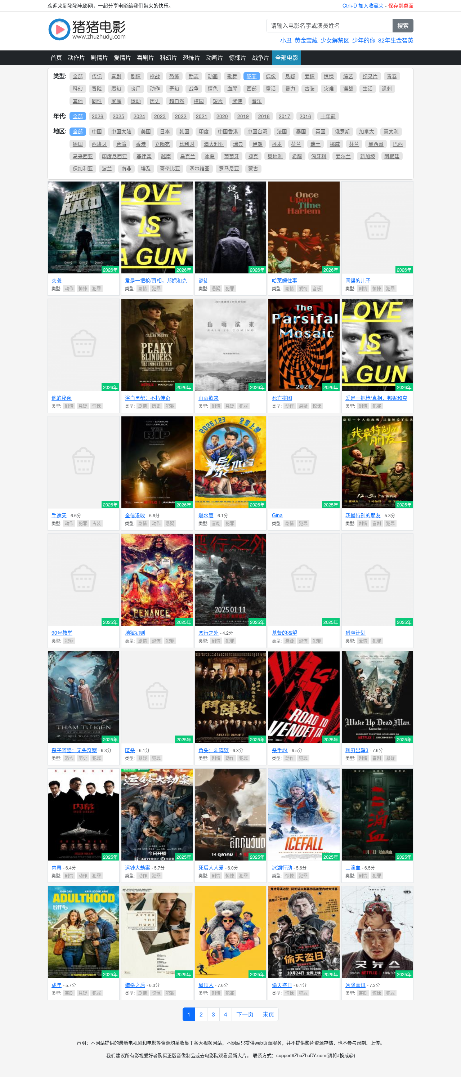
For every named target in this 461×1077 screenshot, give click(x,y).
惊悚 (329, 76)
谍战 (348, 88)
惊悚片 (237, 57)
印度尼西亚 (114, 156)
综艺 (348, 76)
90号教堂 (62, 632)
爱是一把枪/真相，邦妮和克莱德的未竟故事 (156, 283)
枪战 (155, 76)
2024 (139, 116)
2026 (97, 116)
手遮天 (59, 515)
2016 (305, 116)
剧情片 (99, 57)
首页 (56, 57)
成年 (57, 984)
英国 (320, 131)
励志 (194, 76)
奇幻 (174, 88)
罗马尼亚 (229, 168)
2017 (284, 116)
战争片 (260, 57)
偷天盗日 (282, 984)
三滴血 (353, 867)
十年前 (328, 116)
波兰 (107, 168)
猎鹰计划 (355, 632)
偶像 (271, 76)
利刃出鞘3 (356, 750)
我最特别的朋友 (363, 515)
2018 (264, 116)
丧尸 (136, 88)
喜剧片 (145, 57)
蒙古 (253, 168)
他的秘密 (62, 397)
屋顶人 (206, 984)
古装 (310, 88)
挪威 (335, 143)
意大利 (391, 131)
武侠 (237, 100)
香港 (141, 143)
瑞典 (238, 143)
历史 (155, 100)
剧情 (136, 76)
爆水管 (206, 515)
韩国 (184, 131)
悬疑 (290, 76)
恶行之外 (208, 632)
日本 (165, 131)
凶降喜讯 (355, 984)
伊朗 (257, 143)
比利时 (186, 143)
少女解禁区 (335, 40)
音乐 (257, 100)
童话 (271, 88)
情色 (213, 88)
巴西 (398, 143)
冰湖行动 (282, 867)
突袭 (57, 280)
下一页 (245, 1014)
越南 (166, 156)
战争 (194, 88)
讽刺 (387, 88)
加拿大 (366, 131)
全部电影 (286, 57)
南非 (126, 168)
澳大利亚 (214, 143)
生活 (368, 88)
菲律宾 (144, 156)
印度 (204, 131)
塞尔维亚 (199, 168)
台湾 (121, 143)
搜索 (403, 25)
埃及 (146, 168)
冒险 (97, 88)
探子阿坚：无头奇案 (74, 750)
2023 (160, 116)
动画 (213, 76)
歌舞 (232, 76)
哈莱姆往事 (284, 280)
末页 (268, 1014)
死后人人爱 (211, 867)
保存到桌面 (400, 5)
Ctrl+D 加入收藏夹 (363, 5)
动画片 (214, 57)
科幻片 (168, 57)
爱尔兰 (343, 156)
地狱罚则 (135, 632)
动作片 (76, 57)
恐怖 (174, 76)
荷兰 (296, 143)
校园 (199, 100)
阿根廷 (391, 156)
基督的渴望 (284, 632)
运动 (136, 100)
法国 (282, 131)
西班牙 (99, 143)
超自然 (176, 100)
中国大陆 (121, 131)
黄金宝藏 (306, 40)
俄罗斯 (342, 131)
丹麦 (277, 143)
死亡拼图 (282, 397)
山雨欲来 (208, 397)
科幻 (78, 88)
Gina (277, 515)
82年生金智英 (395, 40)
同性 (97, 100)
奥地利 (275, 156)
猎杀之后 (135, 984)
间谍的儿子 (358, 280)
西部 (252, 88)
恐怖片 (191, 57)
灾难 (329, 88)
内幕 (57, 867)
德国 (78, 143)
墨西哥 (376, 143)
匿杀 (130, 750)
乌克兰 (187, 156)
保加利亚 (83, 168)
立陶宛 (162, 143)
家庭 (116, 100)
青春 (392, 76)
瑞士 (315, 143)
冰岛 (210, 156)
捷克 (253, 156)
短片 (218, 100)
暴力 (290, 88)
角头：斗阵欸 (213, 750)
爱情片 (122, 57)
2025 (118, 116)
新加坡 (367, 156)
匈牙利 (318, 156)
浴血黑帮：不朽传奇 (147, 397)
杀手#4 (280, 750)
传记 (97, 76)
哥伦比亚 (170, 168)
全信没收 (135, 515)
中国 (97, 131)
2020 (222, 116)
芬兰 (354, 143)
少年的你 (363, 40)
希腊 (297, 156)
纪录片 (370, 76)
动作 (155, 88)
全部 (78, 76)
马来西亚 (83, 156)
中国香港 (228, 131)
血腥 (232, 88)
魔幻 (116, 88)
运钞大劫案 (137, 867)
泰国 (301, 131)
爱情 (310, 76)
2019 (243, 116)
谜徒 (203, 280)
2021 (201, 116)
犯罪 (252, 76)
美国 (146, 131)
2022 (181, 116)
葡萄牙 (231, 156)
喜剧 (116, 76)
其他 (78, 100)
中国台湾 (257, 131)
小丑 (286, 40)
